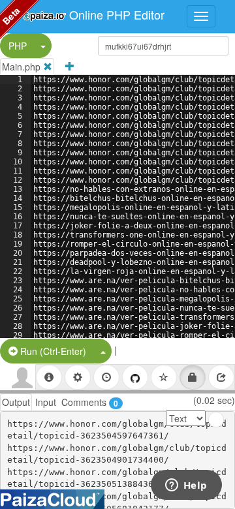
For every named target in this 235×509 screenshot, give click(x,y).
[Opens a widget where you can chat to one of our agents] (186, 486)
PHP (17, 45)
